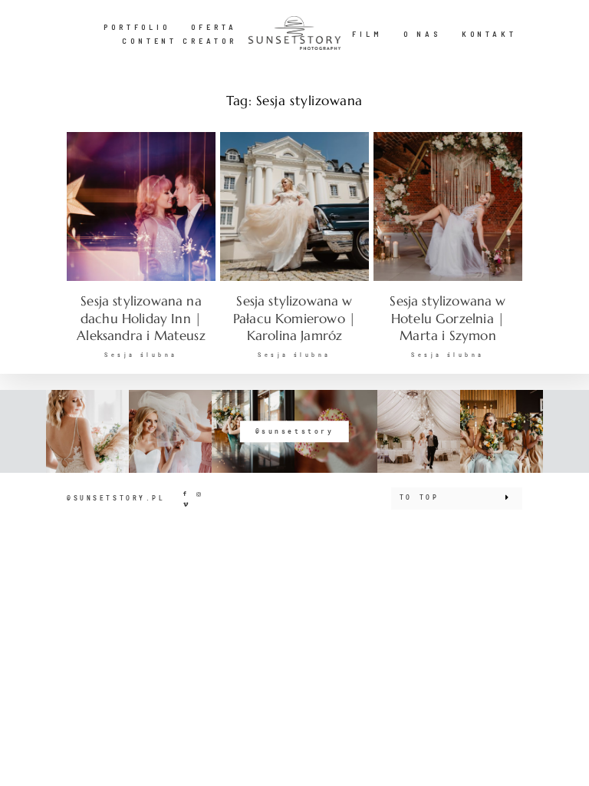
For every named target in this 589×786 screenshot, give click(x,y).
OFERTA (214, 26)
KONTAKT (490, 33)
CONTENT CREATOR (179, 40)
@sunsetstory (294, 431)
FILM (367, 33)
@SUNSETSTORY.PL (116, 498)
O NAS (422, 33)
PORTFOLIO (137, 26)
